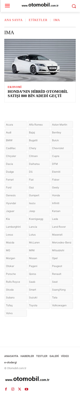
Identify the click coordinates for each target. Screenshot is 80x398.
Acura (9, 124)
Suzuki (33, 297)
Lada (55, 218)
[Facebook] (6, 389)
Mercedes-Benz (61, 242)
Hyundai (11, 203)
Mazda (10, 242)
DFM (55, 163)
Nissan (33, 258)
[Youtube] (26, 389)
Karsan (56, 211)
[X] (19, 389)
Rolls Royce (13, 281)
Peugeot (57, 266)
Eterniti (56, 171)
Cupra (55, 156)
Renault (56, 273)
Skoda (10, 289)
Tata (54, 297)
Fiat (31, 179)
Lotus (32, 234)
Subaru (10, 297)
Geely (55, 187)
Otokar (10, 266)
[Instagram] (13, 389)
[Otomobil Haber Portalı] (40, 379)
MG (8, 250)
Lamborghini (13, 226)
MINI (32, 250)
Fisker (55, 179)
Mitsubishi (58, 250)
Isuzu (32, 203)
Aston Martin (59, 124)
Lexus (9, 234)
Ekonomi (15, 87)
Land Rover (59, 226)
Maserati (57, 234)
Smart (32, 289)
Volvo (9, 313)
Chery (32, 148)
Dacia (9, 163)
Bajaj (32, 132)
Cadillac (11, 148)
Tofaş (9, 305)
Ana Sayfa (13, 20)
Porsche (11, 273)
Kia (8, 218)
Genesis (11, 195)
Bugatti (33, 140)
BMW (9, 140)
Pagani (33, 266)
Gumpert (34, 195)
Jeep (32, 211)
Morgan (10, 258)
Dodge (10, 171)
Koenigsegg (36, 218)
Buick (55, 140)
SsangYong (58, 289)
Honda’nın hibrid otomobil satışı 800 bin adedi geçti (38, 93)
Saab (32, 281)
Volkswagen (59, 305)
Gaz (31, 187)
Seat (55, 281)
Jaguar (10, 211)
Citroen (33, 156)
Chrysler (11, 156)
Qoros (32, 273)
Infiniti (55, 203)
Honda (56, 195)
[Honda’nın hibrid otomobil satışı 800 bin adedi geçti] (40, 60)
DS (31, 171)
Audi (8, 132)
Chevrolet (58, 148)
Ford (8, 187)
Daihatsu (34, 163)
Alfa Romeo (36, 124)
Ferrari (10, 179)
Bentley (56, 132)
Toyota (33, 305)
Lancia (33, 226)
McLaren (34, 242)
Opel (55, 258)
